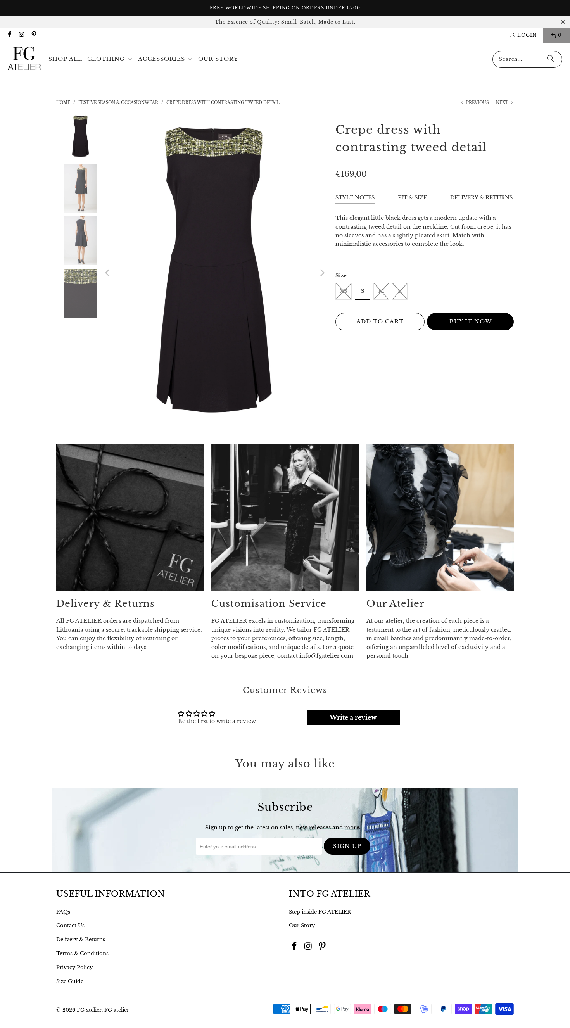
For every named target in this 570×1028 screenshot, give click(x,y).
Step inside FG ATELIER (320, 912)
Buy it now (470, 321)
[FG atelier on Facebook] (9, 35)
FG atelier (89, 1010)
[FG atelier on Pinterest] (33, 35)
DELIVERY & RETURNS (481, 197)
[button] (110, 59)
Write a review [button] (353, 717)
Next (503, 102)
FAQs (63, 912)
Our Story (302, 925)
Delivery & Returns (80, 939)
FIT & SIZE (412, 197)
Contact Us (70, 925)
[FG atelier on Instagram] (21, 35)
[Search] (550, 59)
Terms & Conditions (82, 953)
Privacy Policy (74, 967)
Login (527, 35)
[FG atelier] (24, 59)
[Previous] (108, 273)
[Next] (322, 273)
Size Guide (69, 981)
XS (343, 291)
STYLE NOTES (355, 197)
